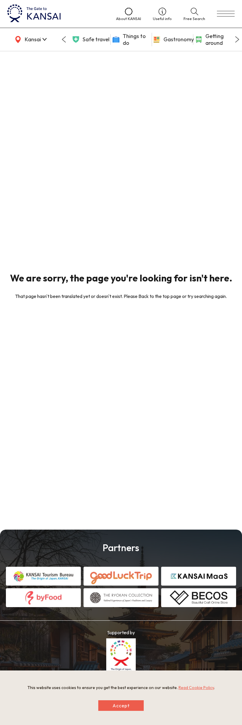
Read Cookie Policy (196, 687)
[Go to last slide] (63, 39)
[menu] (226, 14)
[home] (55, 13)
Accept (121, 705)
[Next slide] (237, 39)
